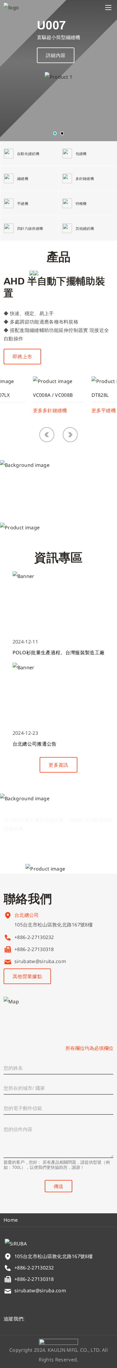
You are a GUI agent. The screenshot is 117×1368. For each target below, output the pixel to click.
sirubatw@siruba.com (40, 961)
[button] (55, 133)
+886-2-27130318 (34, 949)
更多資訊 (58, 765)
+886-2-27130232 (34, 937)
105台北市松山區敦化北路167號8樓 (53, 924)
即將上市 (22, 356)
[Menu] (108, 7)
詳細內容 (55, 55)
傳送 (58, 1186)
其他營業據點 (27, 976)
